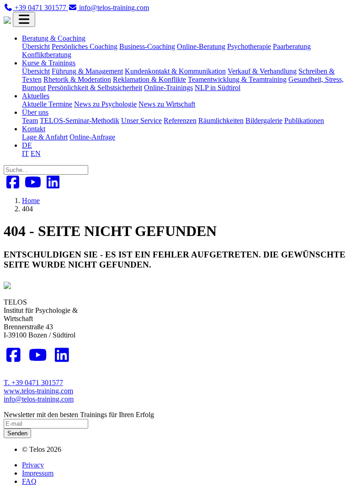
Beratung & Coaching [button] (53, 38)
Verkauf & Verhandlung (262, 71)
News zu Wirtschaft (166, 104)
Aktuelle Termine (47, 104)
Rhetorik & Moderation (77, 79)
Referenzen (180, 120)
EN (36, 153)
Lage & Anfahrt (45, 137)
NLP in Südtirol (217, 87)
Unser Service (141, 120)
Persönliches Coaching (84, 46)
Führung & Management (87, 71)
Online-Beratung (201, 46)
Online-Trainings (168, 87)
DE (27, 145)
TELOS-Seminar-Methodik (79, 120)
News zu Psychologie (105, 104)
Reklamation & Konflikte (149, 79)
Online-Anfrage (92, 137)
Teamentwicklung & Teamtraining (237, 79)
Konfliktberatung (46, 55)
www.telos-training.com (38, 391)
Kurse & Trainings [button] (48, 63)
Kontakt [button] (33, 129)
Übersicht (36, 46)
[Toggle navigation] (24, 19)
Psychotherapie (249, 46)
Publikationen (304, 120)
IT (25, 153)
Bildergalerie (263, 120)
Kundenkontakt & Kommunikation (175, 71)
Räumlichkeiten (221, 120)
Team (30, 120)
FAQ (29, 481)
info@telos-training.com (39, 399)
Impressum (37, 473)
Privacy (33, 465)
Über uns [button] (35, 112)
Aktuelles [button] (35, 96)
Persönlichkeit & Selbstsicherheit (95, 87)
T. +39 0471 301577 (33, 382)
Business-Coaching (147, 46)
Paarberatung (292, 46)
